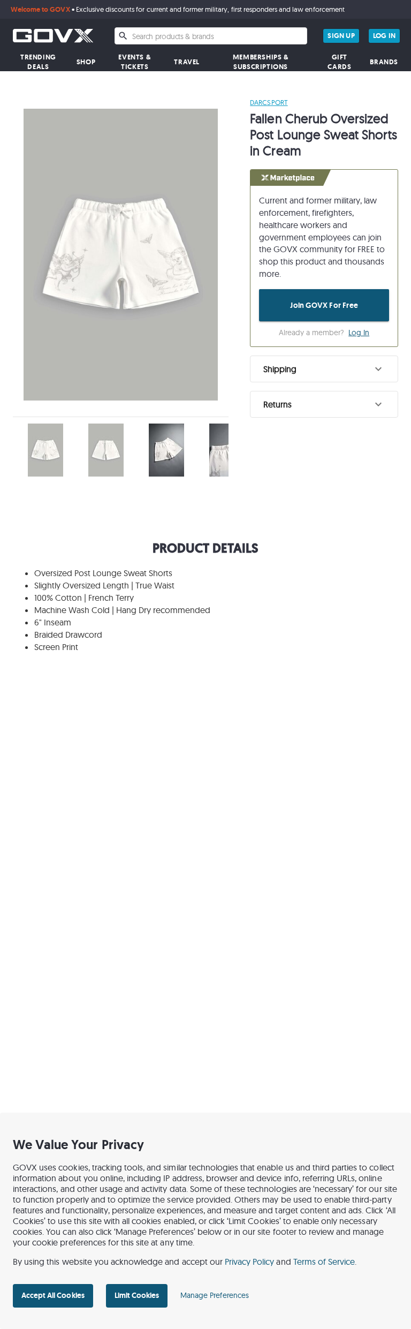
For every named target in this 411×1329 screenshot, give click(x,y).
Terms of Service (324, 1261)
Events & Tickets (134, 61)
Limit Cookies (137, 1295)
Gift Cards (339, 61)
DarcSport (268, 102)
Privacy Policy (250, 1261)
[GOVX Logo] (53, 35)
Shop (86, 61)
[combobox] (211, 35)
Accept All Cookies (53, 1295)
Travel (187, 61)
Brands (384, 61)
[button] (324, 369)
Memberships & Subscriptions (261, 61)
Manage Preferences (214, 1295)
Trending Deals (38, 61)
